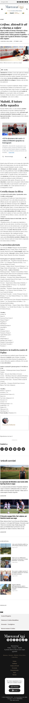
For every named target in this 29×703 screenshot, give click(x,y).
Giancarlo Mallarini (8, 425)
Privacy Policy (22, 655)
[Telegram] (19, 2)
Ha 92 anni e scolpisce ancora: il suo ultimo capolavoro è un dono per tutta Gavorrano (20, 572)
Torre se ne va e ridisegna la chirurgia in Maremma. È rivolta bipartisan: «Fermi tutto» (20, 559)
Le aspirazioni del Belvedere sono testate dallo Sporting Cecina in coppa (14, 483)
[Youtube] (24, 2)
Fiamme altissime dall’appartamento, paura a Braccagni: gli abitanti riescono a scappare (20, 587)
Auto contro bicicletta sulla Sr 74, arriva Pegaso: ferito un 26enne (20, 544)
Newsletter (11, 655)
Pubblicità (16, 655)
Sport (2, 19)
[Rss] (22, 2)
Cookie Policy (15, 657)
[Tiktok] (25, 2)
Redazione (5, 655)
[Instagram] (20, 2)
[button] (2, 9)
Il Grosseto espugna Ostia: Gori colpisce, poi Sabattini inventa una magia (13, 517)
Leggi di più (3, 495)
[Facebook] (17, 2)
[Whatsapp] (27, 2)
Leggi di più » (15, 547)
